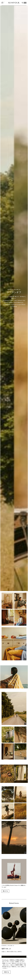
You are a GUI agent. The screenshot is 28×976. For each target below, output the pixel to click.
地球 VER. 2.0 (6, 949)
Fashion (4, 945)
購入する (5, 891)
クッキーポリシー (19, 963)
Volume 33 (10, 945)
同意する (6, 972)
